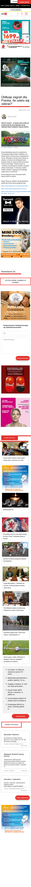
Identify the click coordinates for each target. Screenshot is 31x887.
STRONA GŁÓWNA (11, 15)
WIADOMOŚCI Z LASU (12, 25)
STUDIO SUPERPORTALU (13, 27)
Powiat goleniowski (12, 22)
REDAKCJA (8, 32)
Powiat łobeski (10, 20)
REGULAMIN (9, 35)
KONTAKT (8, 30)
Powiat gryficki (11, 18)
